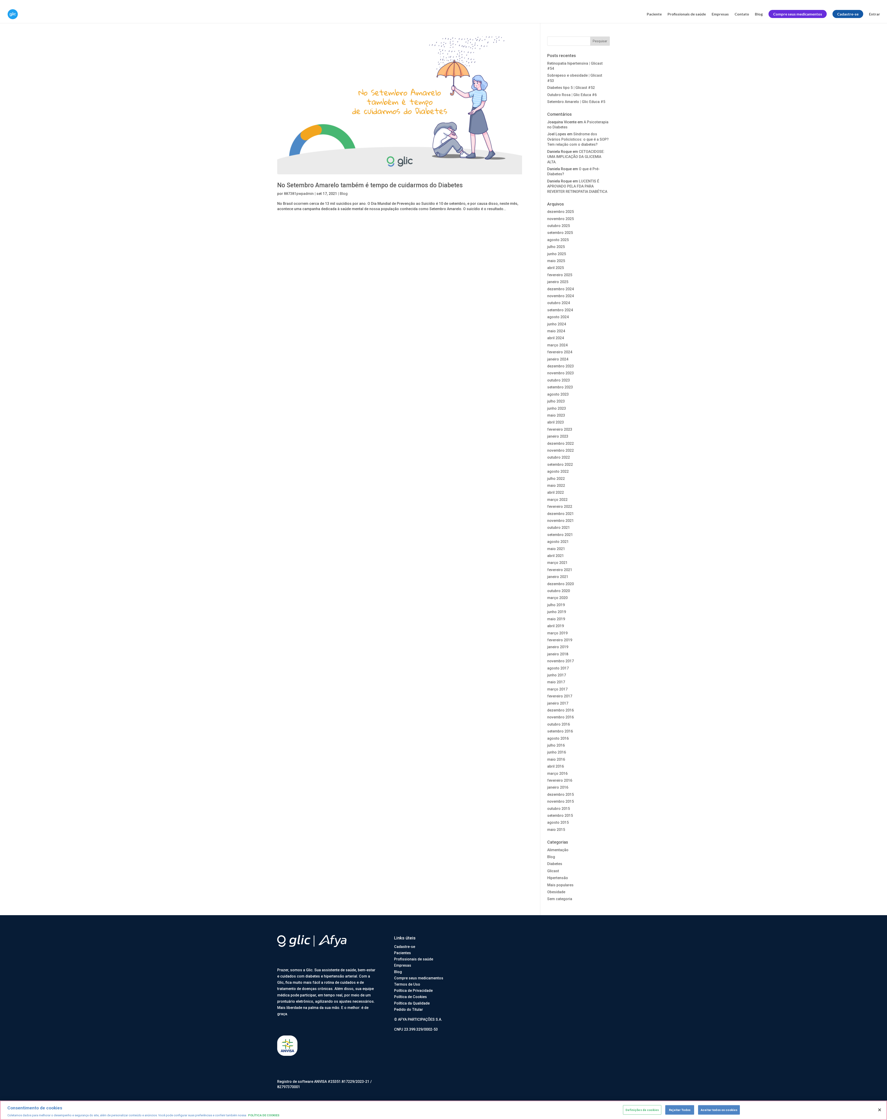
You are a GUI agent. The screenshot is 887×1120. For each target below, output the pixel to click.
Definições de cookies (642, 1109)
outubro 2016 (558, 724)
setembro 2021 (560, 535)
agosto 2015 (558, 822)
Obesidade (556, 892)
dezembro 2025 (560, 211)
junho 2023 (556, 408)
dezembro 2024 (560, 289)
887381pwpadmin (299, 193)
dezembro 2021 (560, 514)
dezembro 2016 (560, 710)
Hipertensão (557, 878)
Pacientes (402, 953)
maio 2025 (556, 261)
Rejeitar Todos (679, 1109)
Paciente (654, 14)
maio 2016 (556, 759)
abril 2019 (555, 626)
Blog (759, 14)
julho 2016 (556, 745)
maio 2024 (556, 331)
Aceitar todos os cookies (719, 1109)
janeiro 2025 (557, 282)
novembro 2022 (560, 450)
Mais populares (560, 885)
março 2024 (557, 345)
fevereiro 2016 (559, 780)
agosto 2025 (558, 240)
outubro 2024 (558, 303)
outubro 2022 (558, 457)
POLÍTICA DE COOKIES (263, 1115)
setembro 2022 (560, 464)
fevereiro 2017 (559, 696)
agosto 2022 (558, 471)
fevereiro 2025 (559, 275)
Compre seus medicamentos (418, 978)
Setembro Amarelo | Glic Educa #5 (576, 102)
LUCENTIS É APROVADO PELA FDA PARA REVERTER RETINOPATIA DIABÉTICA (577, 186)
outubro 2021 (558, 527)
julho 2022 (556, 478)
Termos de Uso (407, 984)
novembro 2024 (560, 296)
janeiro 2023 (557, 436)
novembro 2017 (560, 661)
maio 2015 (556, 829)
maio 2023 (556, 415)
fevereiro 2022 (559, 506)
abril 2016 (555, 766)
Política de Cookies (410, 997)
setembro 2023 (560, 387)
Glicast (553, 871)
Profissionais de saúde (687, 14)
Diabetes (554, 864)
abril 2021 (555, 556)
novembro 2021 (560, 520)
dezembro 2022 (560, 443)
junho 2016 (556, 752)
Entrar (874, 14)
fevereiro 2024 (559, 352)
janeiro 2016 (557, 787)
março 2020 (557, 598)
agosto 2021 (558, 541)
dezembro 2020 (560, 584)
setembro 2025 (560, 232)
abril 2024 (555, 338)
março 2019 (557, 633)
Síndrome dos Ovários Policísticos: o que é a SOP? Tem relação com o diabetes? (578, 139)
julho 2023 (556, 401)
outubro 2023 (558, 380)
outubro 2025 (558, 226)
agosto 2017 (558, 668)
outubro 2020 (558, 591)
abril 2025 (555, 268)
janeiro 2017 (557, 703)
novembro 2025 (560, 219)
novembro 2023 (560, 373)
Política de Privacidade (413, 990)
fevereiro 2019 (559, 640)
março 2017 (557, 689)
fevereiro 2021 (559, 570)
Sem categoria (559, 899)
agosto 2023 (558, 394)
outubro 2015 (558, 808)
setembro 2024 (560, 310)
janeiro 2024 (557, 359)
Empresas (720, 14)
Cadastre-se (404, 946)
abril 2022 (555, 492)
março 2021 (557, 562)
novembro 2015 (560, 801)
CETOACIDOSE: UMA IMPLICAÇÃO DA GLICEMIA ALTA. (575, 156)
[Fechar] (880, 1110)
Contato (742, 14)
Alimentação (557, 850)
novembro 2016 (560, 717)
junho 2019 (556, 612)
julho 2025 (556, 247)
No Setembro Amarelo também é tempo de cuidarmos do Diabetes (370, 185)
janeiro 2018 (557, 654)
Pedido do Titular (408, 1009)
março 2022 (557, 499)
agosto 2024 (558, 317)
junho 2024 (556, 324)
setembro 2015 (560, 815)
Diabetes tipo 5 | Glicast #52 (571, 87)
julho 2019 (556, 605)
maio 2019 (556, 619)
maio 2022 (556, 485)
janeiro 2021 (557, 577)
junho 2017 (556, 675)
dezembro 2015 (560, 794)
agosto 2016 (558, 738)
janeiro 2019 (557, 647)
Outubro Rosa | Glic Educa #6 (572, 95)
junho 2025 (556, 254)
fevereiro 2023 (559, 429)
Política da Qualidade (412, 1003)
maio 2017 (556, 682)
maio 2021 (556, 549)
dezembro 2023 (560, 366)
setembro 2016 (560, 731)
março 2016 (557, 773)
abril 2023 (555, 422)
